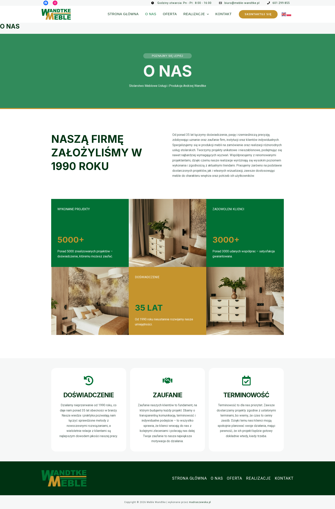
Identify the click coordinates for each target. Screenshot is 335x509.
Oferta (234, 478)
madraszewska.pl (200, 502)
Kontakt (284, 478)
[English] (284, 14)
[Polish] (289, 14)
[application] (207, 14)
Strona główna (189, 478)
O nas (217, 478)
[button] (258, 14)
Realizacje (258, 478)
